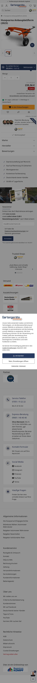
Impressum (22, 366)
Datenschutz (15, 366)
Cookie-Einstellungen (9, 348)
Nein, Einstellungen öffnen (18, 361)
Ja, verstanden (18, 356)
